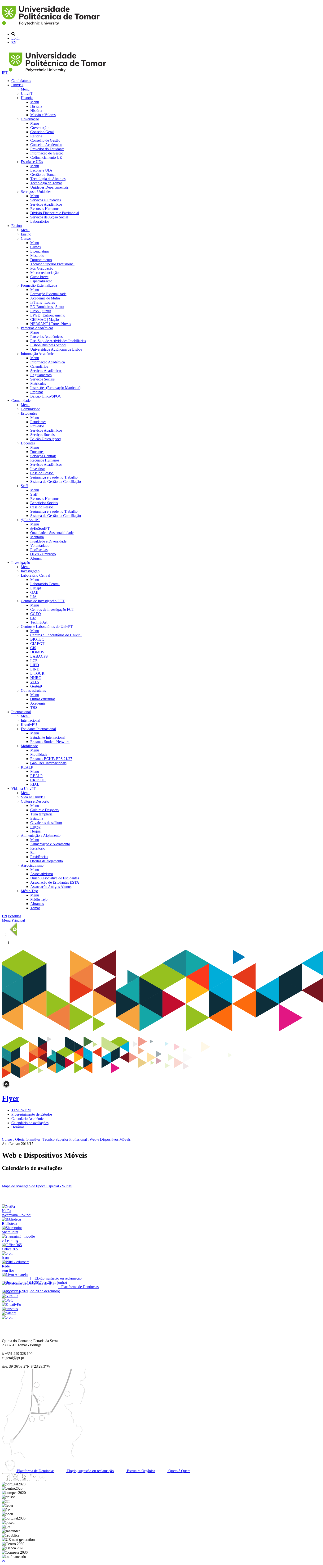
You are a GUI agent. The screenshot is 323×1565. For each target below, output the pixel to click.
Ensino (16, 226)
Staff (24, 486)
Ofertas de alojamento (46, 861)
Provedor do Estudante (47, 149)
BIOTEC (37, 639)
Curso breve (39, 277)
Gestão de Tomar (43, 174)
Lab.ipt (35, 588)
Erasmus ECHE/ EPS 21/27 (51, 759)
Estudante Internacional (38, 729)
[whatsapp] (51, 1480)
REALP (27, 767)
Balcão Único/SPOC (45, 396)
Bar (33, 852)
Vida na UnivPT (23, 789)
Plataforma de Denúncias (35, 1471)
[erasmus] (10, 1309)
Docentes (28, 443)
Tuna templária (41, 814)
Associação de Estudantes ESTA (54, 882)
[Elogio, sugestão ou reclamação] (15, 1275)
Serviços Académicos (46, 204)
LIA (33, 597)
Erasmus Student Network (50, 742)
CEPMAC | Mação (44, 319)
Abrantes (37, 904)
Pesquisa (14, 916)
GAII (34, 592)
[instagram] (15, 1480)
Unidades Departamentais (49, 187)
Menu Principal (13, 920)
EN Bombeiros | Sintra (47, 307)
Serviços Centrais (43, 456)
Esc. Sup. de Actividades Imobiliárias (58, 341)
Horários (17, 1127)
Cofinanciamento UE (46, 157)
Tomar (35, 908)
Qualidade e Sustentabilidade (52, 533)
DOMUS (37, 652)
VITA (34, 682)
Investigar (37, 469)
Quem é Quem (178, 1471)
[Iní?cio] (51, 26)
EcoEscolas (39, 550)
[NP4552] (10, 1296)
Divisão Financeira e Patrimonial (54, 213)
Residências (39, 857)
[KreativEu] (11, 1305)
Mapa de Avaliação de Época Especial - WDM (37, 1186)
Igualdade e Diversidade (48, 541)
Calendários (39, 366)
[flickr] (42, 1480)
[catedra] (9, 1313)
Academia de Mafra (45, 298)
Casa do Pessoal (42, 473)
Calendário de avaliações (29, 1123)
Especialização (41, 281)
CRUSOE (38, 780)
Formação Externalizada (39, 285)
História (27, 98)
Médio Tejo (29, 891)
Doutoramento (41, 260)
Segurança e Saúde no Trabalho (54, 477)
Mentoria (37, 537)
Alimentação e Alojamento (41, 835)
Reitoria (36, 136)
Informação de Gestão (46, 153)
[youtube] (24, 1480)
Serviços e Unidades (36, 192)
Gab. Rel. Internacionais (48, 763)
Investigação (20, 563)
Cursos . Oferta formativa (21, 1139)
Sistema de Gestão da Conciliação (55, 481)
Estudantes (29, 413)
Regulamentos (41, 375)
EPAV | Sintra (40, 311)
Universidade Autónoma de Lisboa (56, 349)
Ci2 (33, 618)
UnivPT (17, 85)
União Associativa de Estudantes (54, 878)
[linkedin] (33, 1480)
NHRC (35, 678)
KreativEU (29, 725)
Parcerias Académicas (37, 328)
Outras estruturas (33, 690)
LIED (34, 665)
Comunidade (21, 400)
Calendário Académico (28, 1119)
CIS (33, 648)
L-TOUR (37, 673)
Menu (25, 89)
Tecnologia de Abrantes (47, 179)
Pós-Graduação (41, 268)
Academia (37, 703)
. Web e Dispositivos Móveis (109, 1139)
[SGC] (7, 1300)
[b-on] (7, 1317)
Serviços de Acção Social (49, 217)
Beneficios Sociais (44, 503)
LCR (34, 661)
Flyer (10, 1098)
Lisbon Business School (48, 345)
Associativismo (32, 865)
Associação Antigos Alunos (50, 887)
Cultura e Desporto (35, 801)
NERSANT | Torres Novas (50, 324)
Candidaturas (21, 81)
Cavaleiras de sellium (46, 823)
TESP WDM (21, 1110)
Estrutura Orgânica (140, 1471)
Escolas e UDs (32, 162)
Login (15, 38)
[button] (3, 1561)
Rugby (35, 827)
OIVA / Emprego (43, 554)
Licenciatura (39, 251)
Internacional (21, 712)
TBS (33, 708)
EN (14, 43)
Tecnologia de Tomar (46, 183)
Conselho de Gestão (45, 140)
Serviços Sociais (42, 379)
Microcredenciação (44, 273)
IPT (5, 73)
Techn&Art (38, 622)
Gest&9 (36, 686)
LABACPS (39, 656)
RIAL (34, 784)
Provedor (37, 426)
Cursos (26, 238)
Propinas (36, 392)
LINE (34, 669)
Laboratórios (39, 221)
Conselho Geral (42, 132)
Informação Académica (38, 354)
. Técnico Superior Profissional (64, 1139)
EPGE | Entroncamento (47, 315)
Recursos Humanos (44, 209)
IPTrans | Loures (42, 302)
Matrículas (38, 383)
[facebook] (6, 1480)
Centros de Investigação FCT (43, 601)
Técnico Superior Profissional (52, 264)
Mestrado (37, 255)
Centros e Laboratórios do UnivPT (47, 626)
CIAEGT (37, 644)
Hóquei (35, 831)
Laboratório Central (35, 575)
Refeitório (37, 848)
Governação (30, 119)
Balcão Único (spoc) (45, 439)
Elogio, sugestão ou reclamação (90, 1471)
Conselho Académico (46, 145)
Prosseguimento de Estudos (31, 1114)
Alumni (36, 558)
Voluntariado (39, 545)
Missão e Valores (43, 115)
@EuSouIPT (30, 520)
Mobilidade (29, 746)
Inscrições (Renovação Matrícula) (55, 388)
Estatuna (36, 818)
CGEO (35, 614)
